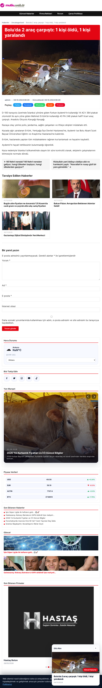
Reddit (50, 105)
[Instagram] (22, 378)
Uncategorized (17, 22)
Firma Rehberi (45, 13)
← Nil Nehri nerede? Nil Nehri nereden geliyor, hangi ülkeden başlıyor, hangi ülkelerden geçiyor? (23, 164)
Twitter (17, 105)
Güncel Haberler (26, 13)
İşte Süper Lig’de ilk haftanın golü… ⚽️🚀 (22, 512)
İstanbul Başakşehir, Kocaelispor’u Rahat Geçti (24, 524)
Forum (60, 13)
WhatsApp (39, 105)
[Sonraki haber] (94, 396)
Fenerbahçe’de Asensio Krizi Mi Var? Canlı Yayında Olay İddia (31, 521)
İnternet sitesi (9, 306)
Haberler (5, 22)
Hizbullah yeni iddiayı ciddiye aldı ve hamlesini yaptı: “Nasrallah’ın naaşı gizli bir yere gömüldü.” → (74, 164)
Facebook (28, 105)
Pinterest (60, 105)
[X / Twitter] (14, 378)
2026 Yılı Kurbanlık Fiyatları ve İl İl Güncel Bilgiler (25, 518)
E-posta (7, 295)
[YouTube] (29, 378)
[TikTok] (36, 378)
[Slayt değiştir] (46, 667)
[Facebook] (7, 378)
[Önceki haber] (88, 396)
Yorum (6, 260)
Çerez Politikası (76, 13)
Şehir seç (11, 355)
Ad (4, 285)
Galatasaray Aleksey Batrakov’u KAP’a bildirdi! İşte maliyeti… (30, 515)
